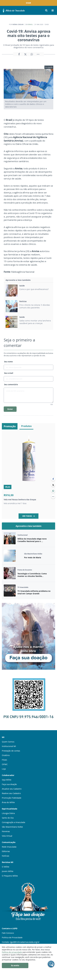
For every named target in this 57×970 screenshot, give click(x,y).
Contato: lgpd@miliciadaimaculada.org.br (21, 942)
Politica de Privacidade (12, 937)
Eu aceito (15, 965)
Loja (4, 768)
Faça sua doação (9, 784)
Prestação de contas (11, 750)
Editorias (6, 851)
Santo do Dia (8, 817)
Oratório (6, 755)
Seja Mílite (6, 779)
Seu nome (8, 361)
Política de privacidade (12, 952)
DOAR (28, 3)
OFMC (5, 764)
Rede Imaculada (9, 846)
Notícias (5, 855)
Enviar (10, 409)
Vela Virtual (7, 835)
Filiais (4, 759)
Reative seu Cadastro (11, 793)
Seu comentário (11, 384)
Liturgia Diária (8, 813)
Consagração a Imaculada (13, 822)
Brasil (30, 24)
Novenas (6, 831)
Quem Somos (8, 741)
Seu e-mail (8, 373)
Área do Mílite (8, 802)
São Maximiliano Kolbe (12, 826)
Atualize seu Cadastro (11, 788)
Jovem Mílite (7, 871)
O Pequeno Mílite (10, 875)
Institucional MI (9, 746)
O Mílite (5, 866)
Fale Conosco (8, 933)
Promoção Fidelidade (11, 797)
